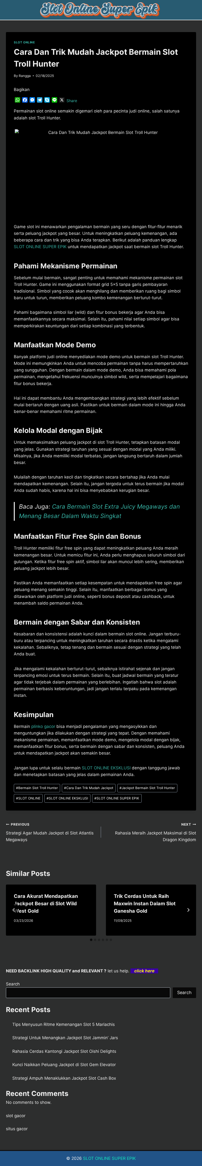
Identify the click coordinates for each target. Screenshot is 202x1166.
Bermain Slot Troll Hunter (37, 788)
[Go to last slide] (14, 910)
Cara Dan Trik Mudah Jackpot (88, 788)
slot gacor (15, 1115)
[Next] (188, 910)
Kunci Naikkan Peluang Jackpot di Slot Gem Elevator (64, 1064)
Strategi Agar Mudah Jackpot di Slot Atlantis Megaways (50, 832)
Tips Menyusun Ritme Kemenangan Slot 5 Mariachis (63, 1024)
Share (72, 100)
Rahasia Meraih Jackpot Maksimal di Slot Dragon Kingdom (155, 832)
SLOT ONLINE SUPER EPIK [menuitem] (40, 246)
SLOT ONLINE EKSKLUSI (106, 767)
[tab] (91, 940)
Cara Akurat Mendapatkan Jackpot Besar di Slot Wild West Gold (46, 903)
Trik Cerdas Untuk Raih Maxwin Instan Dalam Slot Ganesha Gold (145, 903)
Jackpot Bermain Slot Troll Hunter (147, 788)
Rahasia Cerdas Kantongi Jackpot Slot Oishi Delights (64, 1051)
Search (13, 983)
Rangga (25, 76)
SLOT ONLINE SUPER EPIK (116, 798)
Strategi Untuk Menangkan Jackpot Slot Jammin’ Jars (65, 1037)
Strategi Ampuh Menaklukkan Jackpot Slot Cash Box (64, 1078)
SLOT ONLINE (24, 42)
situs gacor (17, 1128)
